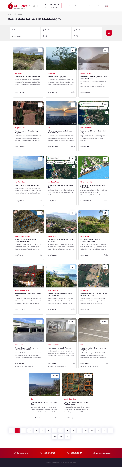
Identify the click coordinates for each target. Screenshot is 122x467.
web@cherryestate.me (103, 453)
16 (110, 430)
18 (61, 437)
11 (79, 430)
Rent (76, 6)
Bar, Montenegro (22, 453)
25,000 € (88, 376)
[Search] (109, 33)
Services (92, 6)
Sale (70, 6)
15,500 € (71, 321)
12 (86, 430)
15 (104, 430)
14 (98, 430)
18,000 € (104, 321)
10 (73, 430)
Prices (83, 6)
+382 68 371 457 (52, 7)
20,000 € (55, 376)
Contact (100, 6)
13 (92, 430)
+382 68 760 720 (52, 4)
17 (55, 437)
